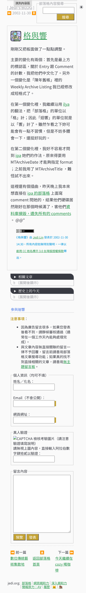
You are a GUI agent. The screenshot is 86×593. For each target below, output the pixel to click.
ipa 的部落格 (38, 193)
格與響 (35, 35)
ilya (66, 104)
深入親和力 (59, 583)
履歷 (47, 586)
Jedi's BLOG (20, 7)
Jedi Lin (38, 237)
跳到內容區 (23, 3)
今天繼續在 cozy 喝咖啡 (64, 564)
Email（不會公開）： (29, 397)
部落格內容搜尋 (51, 3)
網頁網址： (22, 414)
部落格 (26, 583)
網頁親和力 (41, 583)
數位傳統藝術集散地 (19, 561)
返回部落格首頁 (41, 561)
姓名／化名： (23, 381)
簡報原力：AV (31, 586)
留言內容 (20, 471)
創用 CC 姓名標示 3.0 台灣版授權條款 (40, 251)
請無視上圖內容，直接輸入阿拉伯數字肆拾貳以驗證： (41, 451)
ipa (18, 155)
